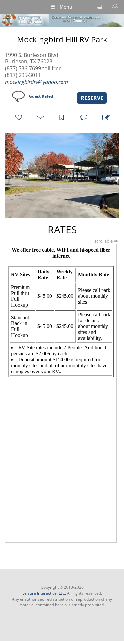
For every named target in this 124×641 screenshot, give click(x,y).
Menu (66, 7)
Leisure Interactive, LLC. (44, 593)
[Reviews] (83, 117)
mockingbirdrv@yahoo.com (36, 82)
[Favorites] (18, 117)
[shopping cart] (99, 7)
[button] (115, 7)
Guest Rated (41, 96)
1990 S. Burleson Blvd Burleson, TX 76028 (31, 58)
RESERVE (92, 98)
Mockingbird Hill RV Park (62, 39)
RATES (62, 229)
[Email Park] (39, 117)
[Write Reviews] (104, 117)
